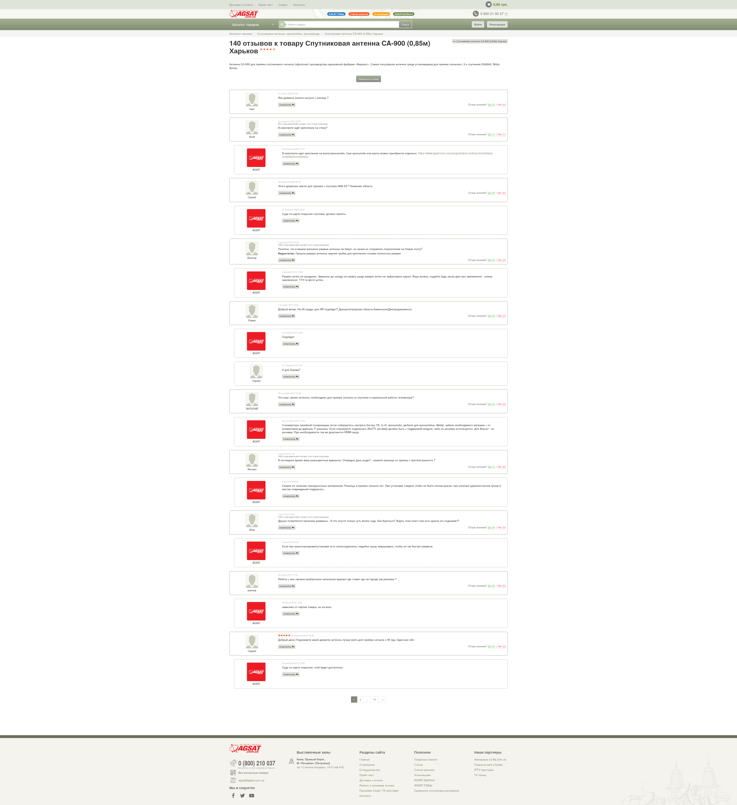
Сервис (283, 5)
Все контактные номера (253, 772)
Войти (478, 24)
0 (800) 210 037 (256, 763)
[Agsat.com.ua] (243, 14)
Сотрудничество (369, 770)
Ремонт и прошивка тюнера (376, 785)
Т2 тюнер (480, 775)
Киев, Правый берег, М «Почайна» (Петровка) (313, 761)
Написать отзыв (368, 79)
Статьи (418, 764)
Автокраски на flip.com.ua (490, 759)
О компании (367, 764)
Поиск (405, 24)
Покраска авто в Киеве (488, 764)
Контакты (299, 5)
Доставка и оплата (241, 5)
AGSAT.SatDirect (424, 780)
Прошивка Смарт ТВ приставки (379, 790)
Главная (364, 759)
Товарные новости (425, 759)
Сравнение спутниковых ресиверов (436, 790)
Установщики (422, 775)
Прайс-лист (265, 5)
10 (374, 699)
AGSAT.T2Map (423, 785)
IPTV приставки (484, 770)
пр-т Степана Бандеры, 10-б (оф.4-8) (320, 767)
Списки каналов (424, 770)
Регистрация (497, 24)
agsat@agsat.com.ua (251, 780)
